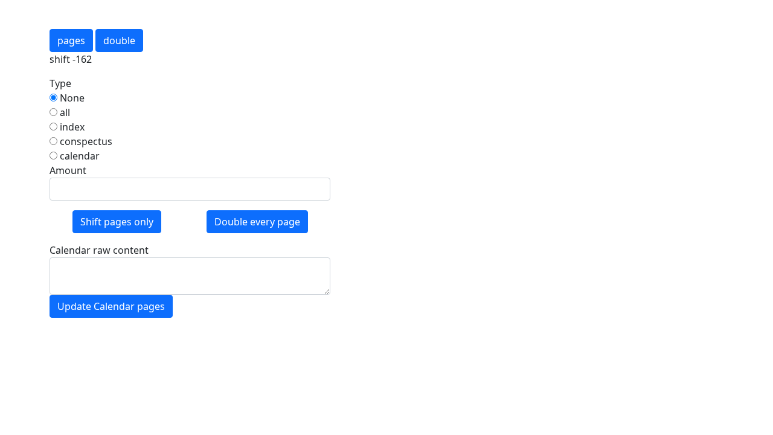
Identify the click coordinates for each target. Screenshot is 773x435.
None (71, 98)
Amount (68, 170)
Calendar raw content (99, 250)
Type (60, 83)
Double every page (257, 221)
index (71, 127)
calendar (78, 156)
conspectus (84, 141)
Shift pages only (116, 221)
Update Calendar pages (111, 306)
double (119, 40)
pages (71, 40)
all (63, 112)
